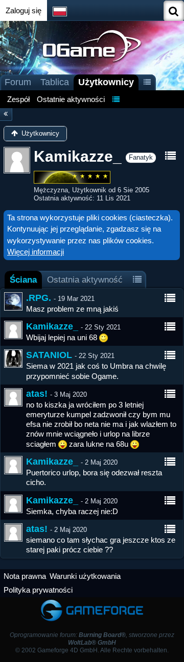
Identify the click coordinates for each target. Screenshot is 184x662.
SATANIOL (49, 355)
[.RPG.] (13, 301)
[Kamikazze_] (13, 330)
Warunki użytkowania (85, 576)
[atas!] (13, 397)
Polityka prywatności (38, 589)
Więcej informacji (35, 251)
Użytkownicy (106, 82)
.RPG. (38, 298)
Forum (18, 82)
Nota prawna (25, 576)
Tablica (54, 82)
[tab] (23, 280)
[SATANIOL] (13, 358)
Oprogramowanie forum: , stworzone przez (92, 638)
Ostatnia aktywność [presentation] (85, 279)
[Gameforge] (92, 602)
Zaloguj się (23, 10)
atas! (37, 394)
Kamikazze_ (52, 326)
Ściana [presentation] (23, 279)
